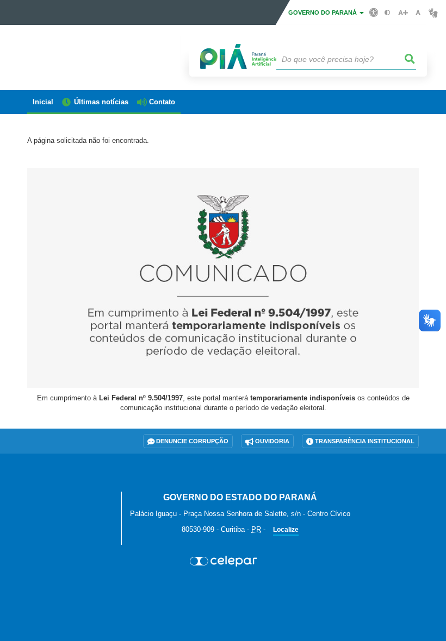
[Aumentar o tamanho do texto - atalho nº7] (403, 13)
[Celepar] (223, 561)
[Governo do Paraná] (70, 485)
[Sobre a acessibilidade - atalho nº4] (374, 12)
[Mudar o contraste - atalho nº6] (387, 13)
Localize (286, 529)
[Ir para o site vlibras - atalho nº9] (433, 13)
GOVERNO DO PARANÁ (323, 12)
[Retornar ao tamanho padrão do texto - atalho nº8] (418, 13)
